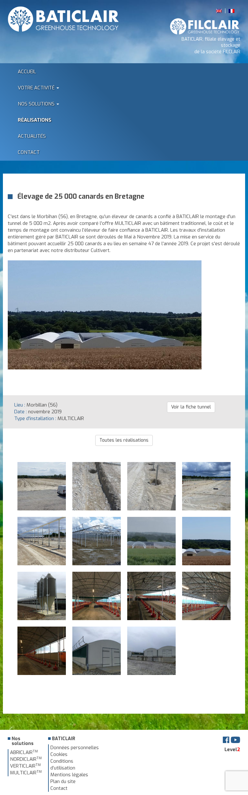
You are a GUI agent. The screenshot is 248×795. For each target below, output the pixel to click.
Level (232, 749)
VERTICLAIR (25, 766)
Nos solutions (37, 104)
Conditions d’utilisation (62, 764)
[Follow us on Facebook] (226, 739)
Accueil (27, 71)
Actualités (32, 136)
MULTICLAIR (26, 773)
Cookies (58, 754)
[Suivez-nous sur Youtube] (235, 739)
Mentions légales (69, 774)
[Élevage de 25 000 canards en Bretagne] (105, 366)
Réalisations (34, 120)
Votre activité (37, 88)
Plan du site (63, 781)
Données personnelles (74, 747)
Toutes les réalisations (124, 440)
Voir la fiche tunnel (191, 407)
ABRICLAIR (24, 752)
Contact (29, 152)
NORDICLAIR (26, 759)
